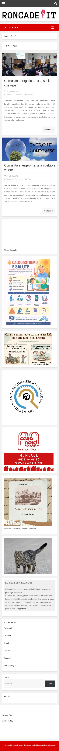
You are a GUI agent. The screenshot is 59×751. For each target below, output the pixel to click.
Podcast (7, 658)
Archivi (7, 696)
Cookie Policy (7, 721)
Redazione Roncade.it (14, 95)
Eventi (30, 95)
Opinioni (7, 650)
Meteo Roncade (10, 250)
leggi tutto (21, 609)
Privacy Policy (8, 715)
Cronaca (7, 636)
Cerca (6, 678)
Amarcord (8, 628)
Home (6, 36)
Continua (47, 129)
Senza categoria (10, 666)
